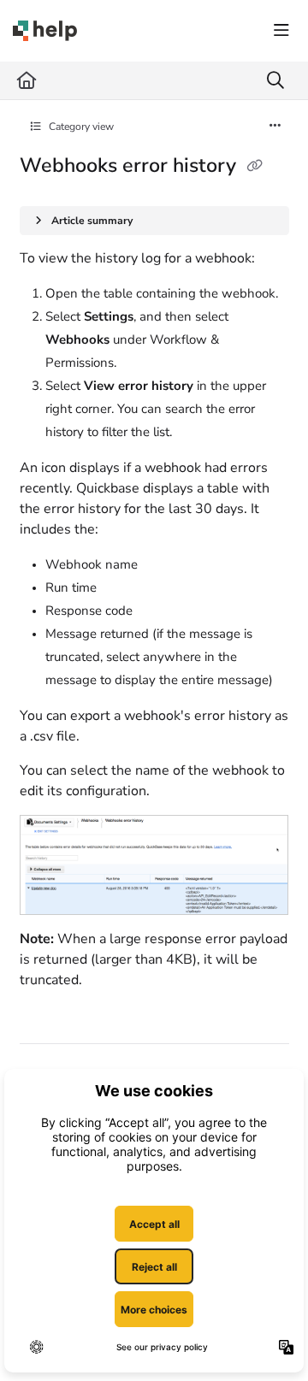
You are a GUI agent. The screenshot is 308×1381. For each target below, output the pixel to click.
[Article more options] (275, 126)
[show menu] (281, 30)
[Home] (45, 31)
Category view (80, 126)
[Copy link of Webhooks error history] (255, 166)
